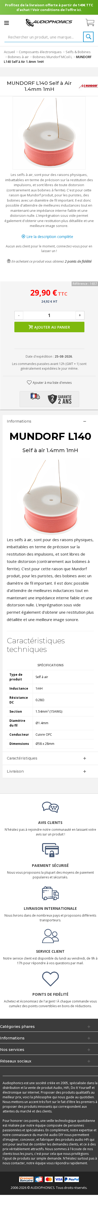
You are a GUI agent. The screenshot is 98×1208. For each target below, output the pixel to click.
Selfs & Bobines (78, 51)
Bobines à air (18, 56)
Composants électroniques (40, 51)
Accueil (9, 51)
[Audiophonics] (49, 22)
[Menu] (6, 22)
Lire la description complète (49, 236)
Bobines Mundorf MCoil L (52, 56)
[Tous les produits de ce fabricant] (88, 86)
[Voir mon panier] (92, 22)
